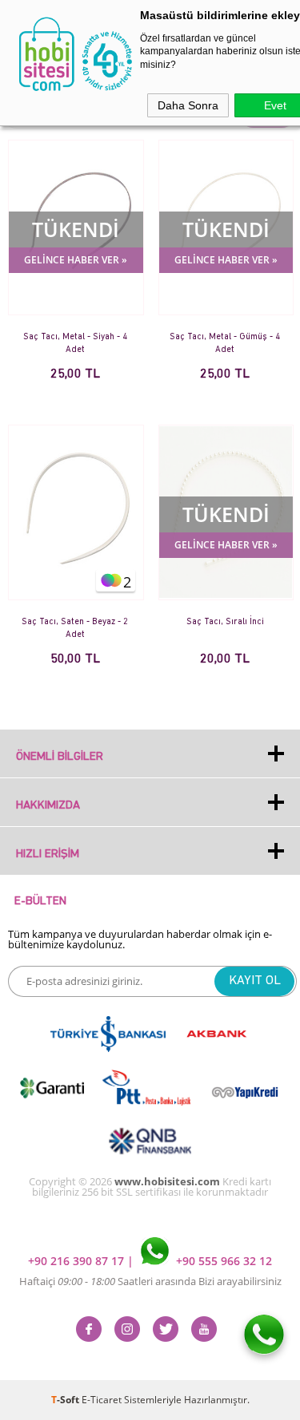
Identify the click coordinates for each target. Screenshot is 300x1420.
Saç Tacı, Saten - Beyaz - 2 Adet (75, 628)
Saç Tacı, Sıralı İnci (225, 622)
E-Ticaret (102, 1399)
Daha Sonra (188, 105)
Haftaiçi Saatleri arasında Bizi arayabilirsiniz (150, 1281)
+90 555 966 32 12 (222, 1260)
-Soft (66, 1399)
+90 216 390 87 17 (77, 1260)
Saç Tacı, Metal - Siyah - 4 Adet (75, 343)
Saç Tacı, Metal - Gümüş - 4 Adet (225, 343)
